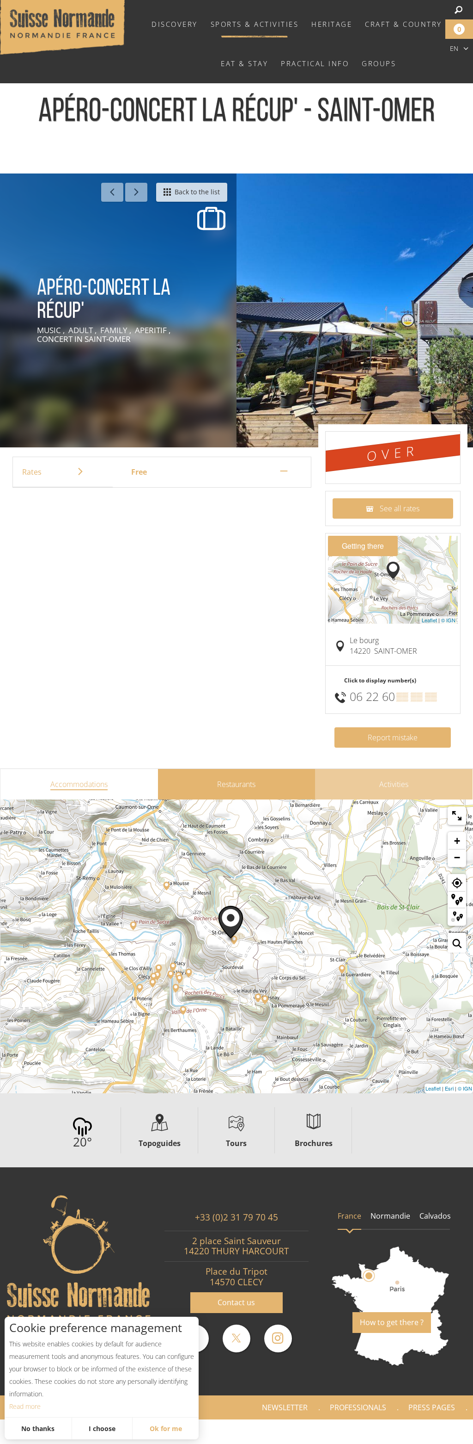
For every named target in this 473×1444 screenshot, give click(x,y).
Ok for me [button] (166, 1428)
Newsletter (285, 1407)
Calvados (435, 1216)
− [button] (457, 857)
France (349, 1216)
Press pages (431, 1407)
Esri (449, 1088)
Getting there (363, 545)
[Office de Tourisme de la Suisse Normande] (62, 26)
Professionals (358, 1407)
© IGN (448, 620)
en (454, 48)
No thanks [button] (38, 1428)
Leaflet (429, 620)
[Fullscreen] (457, 815)
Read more (25, 1406)
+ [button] (457, 841)
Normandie (390, 1216)
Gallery (441, 1431)
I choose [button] (102, 1428)
